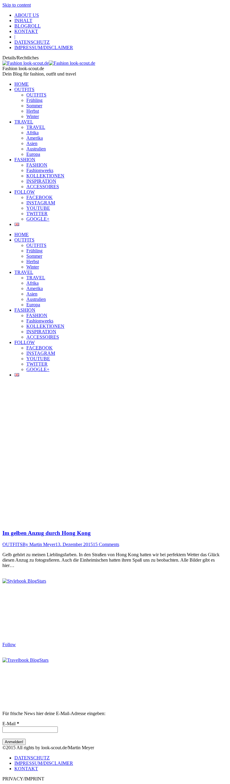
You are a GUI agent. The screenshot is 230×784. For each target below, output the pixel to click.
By (38, 544)
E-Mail (10, 723)
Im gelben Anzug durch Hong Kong (46, 533)
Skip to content (16, 4)
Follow (9, 644)
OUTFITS (12, 544)
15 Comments (106, 544)
